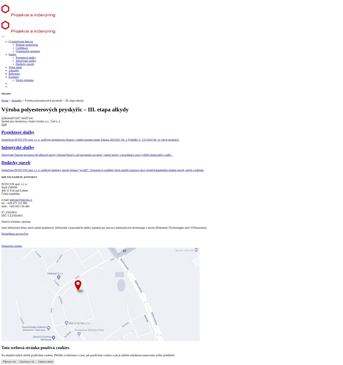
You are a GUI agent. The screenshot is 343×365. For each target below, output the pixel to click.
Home (4, 100)
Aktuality (14, 70)
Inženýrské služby (26, 60)
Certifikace (22, 48)
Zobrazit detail (45, 361)
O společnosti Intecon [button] (21, 41)
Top (26, 233)
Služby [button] (12, 54)
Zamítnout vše (26, 361)
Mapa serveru (16, 233)
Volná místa (15, 67)
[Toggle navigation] (2, 36)
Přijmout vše (9, 361)
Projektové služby (26, 57)
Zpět (4, 124)
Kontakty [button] (14, 77)
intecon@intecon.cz (21, 199)
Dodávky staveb (25, 64)
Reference (14, 73)
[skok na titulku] (31, 16)
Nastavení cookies (11, 246)
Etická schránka (25, 80)
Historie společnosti (27, 44)
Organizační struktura (28, 51)
